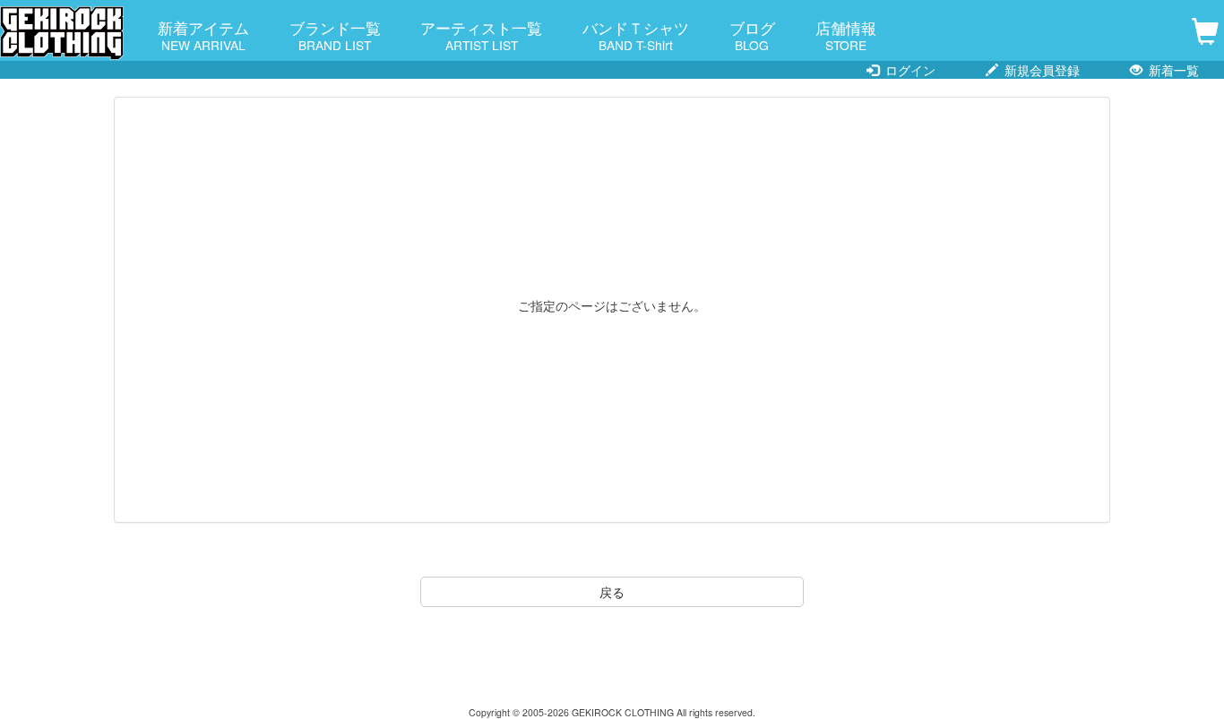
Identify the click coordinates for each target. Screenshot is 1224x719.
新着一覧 (1172, 70)
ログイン (908, 70)
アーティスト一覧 (481, 35)
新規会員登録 (1040, 70)
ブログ (752, 35)
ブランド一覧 (335, 35)
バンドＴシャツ (635, 35)
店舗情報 (845, 35)
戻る (612, 592)
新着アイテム (203, 35)
